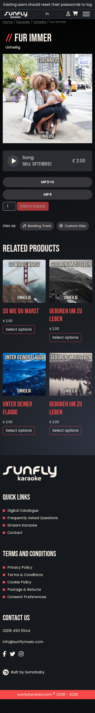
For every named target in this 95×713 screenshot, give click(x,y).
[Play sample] (13, 161)
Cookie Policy (19, 582)
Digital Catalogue (23, 510)
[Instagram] (21, 654)
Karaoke (23, 22)
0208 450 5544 (16, 630)
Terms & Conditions (25, 574)
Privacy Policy (19, 567)
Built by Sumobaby (27, 672)
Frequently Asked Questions (32, 518)
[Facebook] (4, 654)
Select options (19, 329)
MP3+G (47, 182)
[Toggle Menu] (86, 14)
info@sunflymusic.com (23, 641)
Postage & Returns (24, 589)
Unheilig (39, 22)
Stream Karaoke (22, 525)
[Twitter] (12, 654)
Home (8, 22)
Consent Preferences (26, 597)
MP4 (48, 194)
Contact (15, 532)
